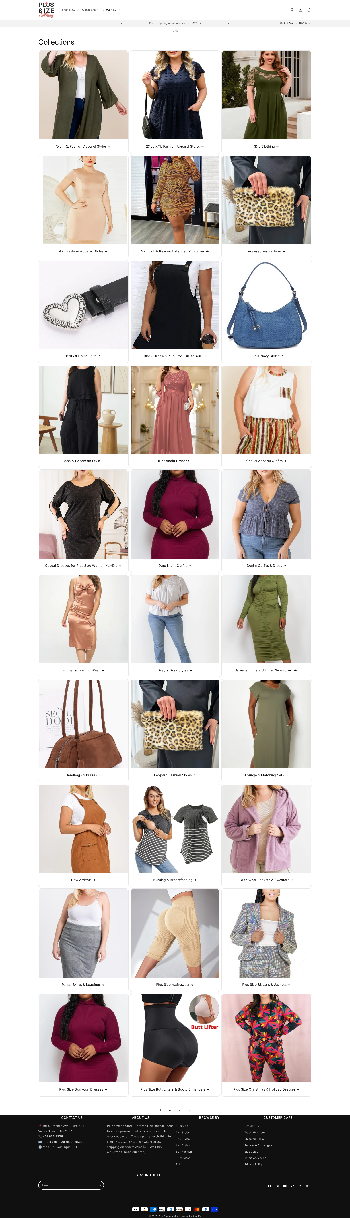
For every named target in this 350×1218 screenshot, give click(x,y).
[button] (70, 10)
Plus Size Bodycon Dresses (81, 1089)
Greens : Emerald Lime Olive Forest (264, 670)
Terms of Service (255, 1157)
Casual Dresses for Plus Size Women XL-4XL (81, 565)
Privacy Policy (253, 1164)
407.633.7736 (53, 1136)
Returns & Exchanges (258, 1145)
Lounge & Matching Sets (264, 775)
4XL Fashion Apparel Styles (81, 251)
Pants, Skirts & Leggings (81, 984)
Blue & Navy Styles (264, 356)
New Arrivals (81, 880)
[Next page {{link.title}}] (190, 1110)
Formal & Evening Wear (81, 670)
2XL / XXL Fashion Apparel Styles (173, 146)
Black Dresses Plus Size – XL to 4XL (173, 356)
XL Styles (182, 1125)
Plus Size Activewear (173, 984)
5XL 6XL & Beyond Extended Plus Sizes (173, 251)
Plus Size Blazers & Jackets (264, 984)
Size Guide (251, 1151)
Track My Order (254, 1132)
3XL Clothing (264, 146)
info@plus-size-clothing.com (64, 1141)
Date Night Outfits (172, 565)
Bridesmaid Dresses (173, 461)
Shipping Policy (254, 1138)
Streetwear (183, 1157)
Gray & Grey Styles (173, 670)
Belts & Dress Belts (81, 356)
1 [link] (160, 1109)
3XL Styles (183, 1138)
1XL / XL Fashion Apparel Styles (81, 146)
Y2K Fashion (184, 1151)
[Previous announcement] (122, 23)
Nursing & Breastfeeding (172, 880)
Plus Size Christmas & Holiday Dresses (264, 1089)
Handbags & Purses (81, 775)
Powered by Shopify (190, 1216)
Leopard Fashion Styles (173, 775)
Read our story (134, 1152)
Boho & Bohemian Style (81, 461)
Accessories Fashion (264, 251)
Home (175, 30)
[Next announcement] (228, 23)
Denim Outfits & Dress (264, 565)
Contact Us (251, 1125)
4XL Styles (183, 1145)
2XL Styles (183, 1132)
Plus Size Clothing (169, 1216)
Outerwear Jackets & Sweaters (264, 880)
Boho (179, 1164)
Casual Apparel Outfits (264, 461)
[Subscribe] (100, 1185)
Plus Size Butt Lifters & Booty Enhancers (172, 1089)
